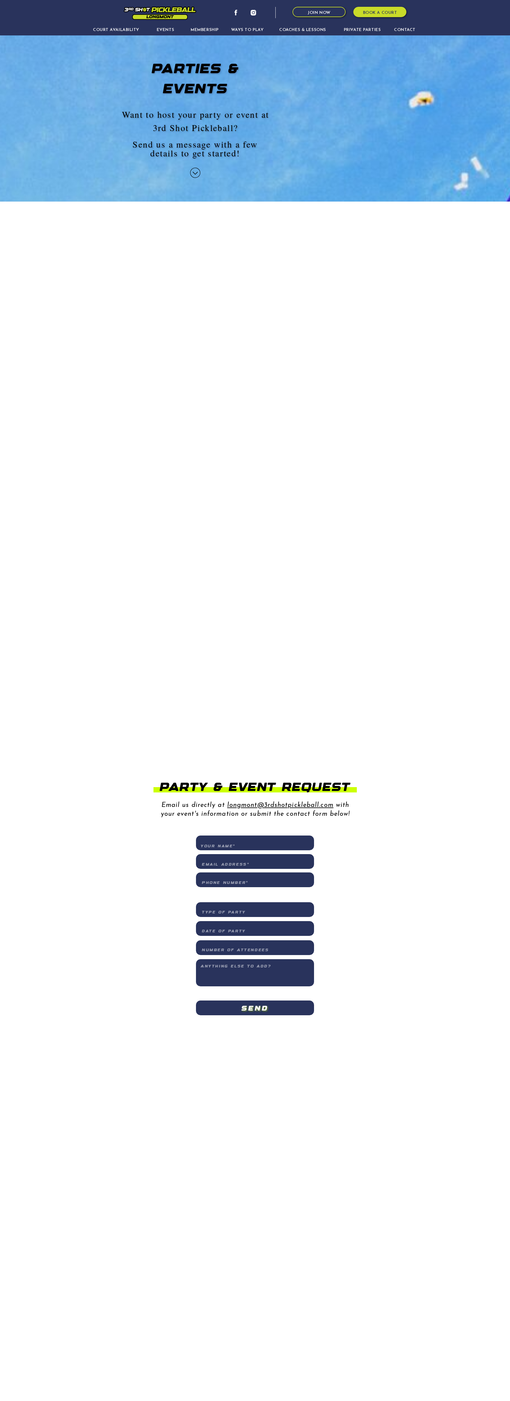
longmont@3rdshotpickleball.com (280, 805)
